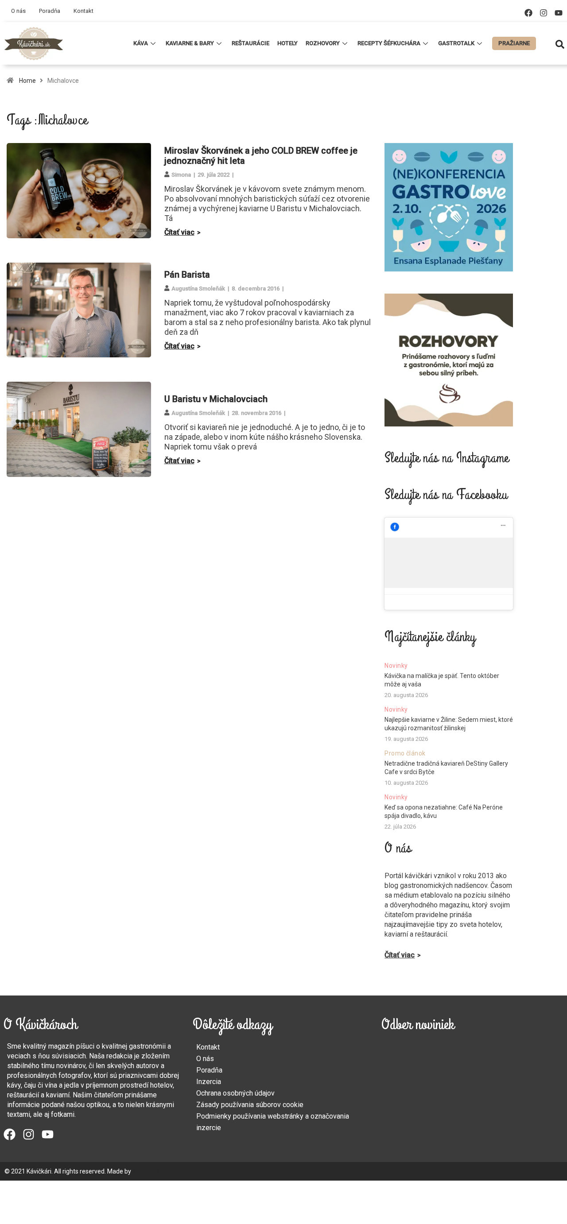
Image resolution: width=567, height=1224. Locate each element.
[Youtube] (559, 13)
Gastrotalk (456, 43)
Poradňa (49, 11)
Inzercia (208, 1081)
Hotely (287, 43)
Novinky (396, 665)
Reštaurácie (250, 43)
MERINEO (145, 1171)
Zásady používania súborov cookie (249, 1104)
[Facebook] (528, 13)
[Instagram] (544, 13)
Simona (181, 174)
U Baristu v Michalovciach (216, 399)
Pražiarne (514, 43)
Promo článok (404, 753)
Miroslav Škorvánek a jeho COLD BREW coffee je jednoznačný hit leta (260, 155)
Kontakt (83, 11)
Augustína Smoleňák (198, 288)
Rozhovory (323, 43)
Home (27, 80)
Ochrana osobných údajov (235, 1093)
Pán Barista (187, 274)
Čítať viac (179, 232)
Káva (140, 43)
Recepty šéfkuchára (388, 43)
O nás (18, 11)
